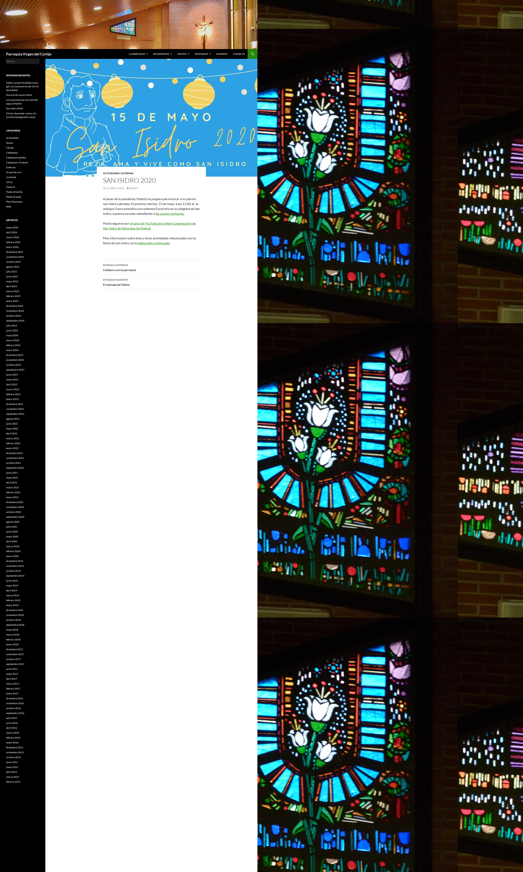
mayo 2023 (12, 379)
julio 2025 (11, 271)
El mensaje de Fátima (116, 282)
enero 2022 (12, 448)
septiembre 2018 (15, 624)
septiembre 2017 (15, 664)
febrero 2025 (13, 296)
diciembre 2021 (14, 453)
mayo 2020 (12, 536)
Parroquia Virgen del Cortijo (28, 54)
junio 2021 (12, 472)
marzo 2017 (12, 683)
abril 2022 (11, 433)
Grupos (182, 54)
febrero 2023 (13, 394)
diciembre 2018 (14, 610)
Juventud (11, 177)
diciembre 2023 (14, 354)
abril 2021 (11, 482)
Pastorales (201, 54)
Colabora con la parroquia (119, 267)
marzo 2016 (12, 732)
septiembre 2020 (15, 516)
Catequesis (12, 152)
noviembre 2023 (15, 359)
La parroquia (137, 54)
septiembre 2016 (15, 713)
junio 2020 (12, 531)
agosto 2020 (12, 521)
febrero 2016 (13, 737)
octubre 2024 (13, 315)
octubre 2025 (13, 261)
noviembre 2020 (15, 507)
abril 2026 (11, 232)
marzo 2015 (12, 776)
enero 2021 (12, 497)
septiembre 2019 (15, 575)
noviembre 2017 (15, 654)
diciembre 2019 (14, 561)
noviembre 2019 (15, 565)
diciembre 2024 (14, 305)
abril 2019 (11, 590)
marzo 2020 (12, 546)
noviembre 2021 (15, 458)
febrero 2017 (13, 688)
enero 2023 (12, 399)
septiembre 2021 (15, 467)
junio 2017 (12, 668)
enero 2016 (12, 742)
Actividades (111, 173)
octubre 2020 (13, 511)
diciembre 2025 (14, 251)
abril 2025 (11, 286)
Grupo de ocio (13, 172)
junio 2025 (12, 276)
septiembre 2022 (15, 413)
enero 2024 (12, 350)
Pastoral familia (14, 191)
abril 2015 (11, 771)
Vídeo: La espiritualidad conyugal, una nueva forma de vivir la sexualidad (22, 86)
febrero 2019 (13, 600)
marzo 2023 (12, 389)
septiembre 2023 (15, 369)
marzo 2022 (12, 438)
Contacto (239, 54)
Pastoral (10, 186)
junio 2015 (12, 762)
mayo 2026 (12, 227)
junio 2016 (12, 722)
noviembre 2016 (15, 703)
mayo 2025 (12, 281)
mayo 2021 (12, 477)
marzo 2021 (12, 487)
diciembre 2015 (14, 747)
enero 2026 (12, 247)
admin (134, 188)
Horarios (222, 54)
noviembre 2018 (15, 614)
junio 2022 (12, 423)
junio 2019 (12, 580)
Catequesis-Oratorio (17, 162)
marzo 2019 (12, 595)
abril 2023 (11, 384)
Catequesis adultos (16, 157)
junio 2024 (12, 330)
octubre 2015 (13, 757)
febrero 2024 (13, 345)
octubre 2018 (13, 619)
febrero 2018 (13, 639)
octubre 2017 (13, 659)
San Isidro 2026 (14, 108)
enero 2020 (12, 556)
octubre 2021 (13, 462)
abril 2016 (11, 727)
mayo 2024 (12, 335)
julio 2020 (11, 526)
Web (8, 206)
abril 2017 (11, 678)
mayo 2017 (12, 673)
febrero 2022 (13, 443)
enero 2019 (12, 605)
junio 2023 (12, 374)
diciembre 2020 (14, 502)
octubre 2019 (13, 570)
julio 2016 (11, 718)
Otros (9, 182)
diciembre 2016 (14, 698)
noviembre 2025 (15, 256)
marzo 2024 (12, 340)
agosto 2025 (12, 266)
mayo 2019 (12, 585)
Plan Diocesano (14, 201)
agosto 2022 (12, 418)
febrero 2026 (13, 242)
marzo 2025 (12, 291)
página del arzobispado (153, 243)
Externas (127, 173)
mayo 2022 (12, 428)
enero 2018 (12, 644)
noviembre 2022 (15, 408)
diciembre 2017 (14, 649)
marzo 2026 (12, 237)
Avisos (9, 142)
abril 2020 (11, 541)
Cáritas (10, 147)
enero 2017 (12, 693)
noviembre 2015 (15, 752)
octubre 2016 (13, 708)
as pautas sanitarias (170, 213)
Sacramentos (161, 54)
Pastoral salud (13, 196)
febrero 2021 (13, 492)
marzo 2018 (12, 634)
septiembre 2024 (15, 320)
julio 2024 (11, 325)
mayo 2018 (12, 629)
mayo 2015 (12, 767)
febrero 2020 (13, 551)
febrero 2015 (13, 781)
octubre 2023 (13, 364)
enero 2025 (12, 301)
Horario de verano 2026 (19, 94)
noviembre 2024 (15, 310)
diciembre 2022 (14, 404)
